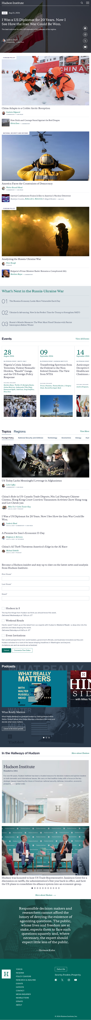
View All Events (82, 339)
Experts (20, 987)
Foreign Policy (9, 57)
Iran (4, 13)
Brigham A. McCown (14, 537)
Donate (19, 1001)
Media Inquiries (23, 994)
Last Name (6, 584)
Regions (20, 431)
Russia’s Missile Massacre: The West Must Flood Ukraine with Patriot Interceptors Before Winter (40, 323)
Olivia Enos (14, 123)
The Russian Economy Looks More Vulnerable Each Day (34, 301)
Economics (66, 438)
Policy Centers (23, 976)
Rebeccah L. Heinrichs (33, 199)
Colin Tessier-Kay (24, 507)
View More (84, 431)
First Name (6, 574)
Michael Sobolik (12, 551)
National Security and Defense (15, 133)
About (19, 1005)
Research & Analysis (26, 980)
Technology (52, 438)
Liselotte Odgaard (13, 112)
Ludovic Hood (11, 40)
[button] (43, 737)
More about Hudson (80, 753)
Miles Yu (11, 507)
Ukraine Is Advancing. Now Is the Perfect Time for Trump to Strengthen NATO (44, 312)
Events (19, 983)
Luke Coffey (10, 485)
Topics (6, 431)
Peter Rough (11, 263)
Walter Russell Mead (14, 188)
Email (4, 594)
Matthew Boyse (16, 274)
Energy (78, 438)
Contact (20, 991)
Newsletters (22, 998)
